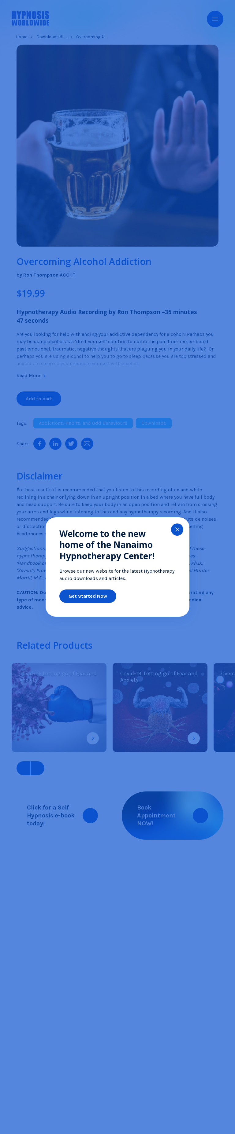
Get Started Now (88, 596)
